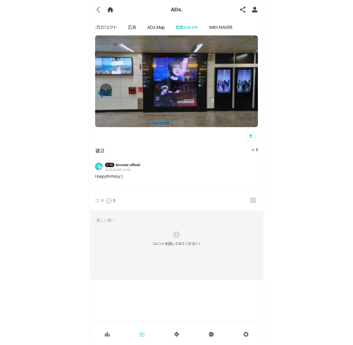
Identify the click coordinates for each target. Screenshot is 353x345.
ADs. (176, 10)
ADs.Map (156, 27)
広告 (132, 27)
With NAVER (220, 27)
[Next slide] (247, 90)
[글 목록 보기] (253, 201)
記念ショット (187, 27)
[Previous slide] (106, 90)
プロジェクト (106, 27)
